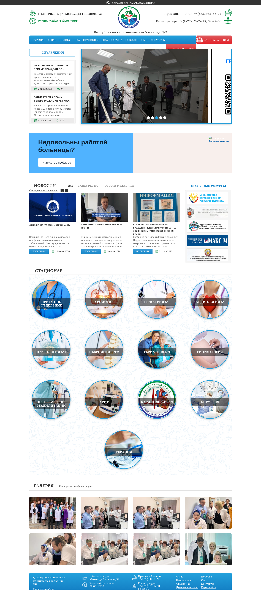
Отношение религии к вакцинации (49, 225)
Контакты (158, 40)
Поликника (183, 580)
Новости (131, 40)
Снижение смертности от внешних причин (101, 226)
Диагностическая (187, 587)
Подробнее (38, 251)
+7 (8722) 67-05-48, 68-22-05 (200, 21)
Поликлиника (69, 40)
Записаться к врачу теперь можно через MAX (51, 98)
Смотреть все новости (43, 190)
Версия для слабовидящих (133, 3)
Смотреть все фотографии (75, 486)
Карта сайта (208, 587)
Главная (39, 40)
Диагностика (112, 40)
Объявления (53, 52)
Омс (144, 40)
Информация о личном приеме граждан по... (51, 67)
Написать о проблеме (56, 162)
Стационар (91, 40)
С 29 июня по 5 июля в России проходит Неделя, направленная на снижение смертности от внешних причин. (154, 229)
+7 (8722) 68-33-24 (207, 14)
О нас (52, 40)
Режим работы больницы (58, 21)
